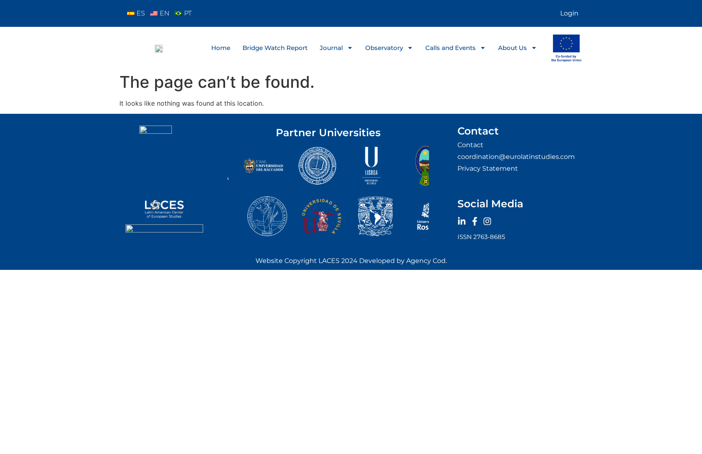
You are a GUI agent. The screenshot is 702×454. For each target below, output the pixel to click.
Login (569, 13)
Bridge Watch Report (275, 48)
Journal (331, 48)
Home (220, 48)
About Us (512, 48)
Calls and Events (450, 48)
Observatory (384, 48)
